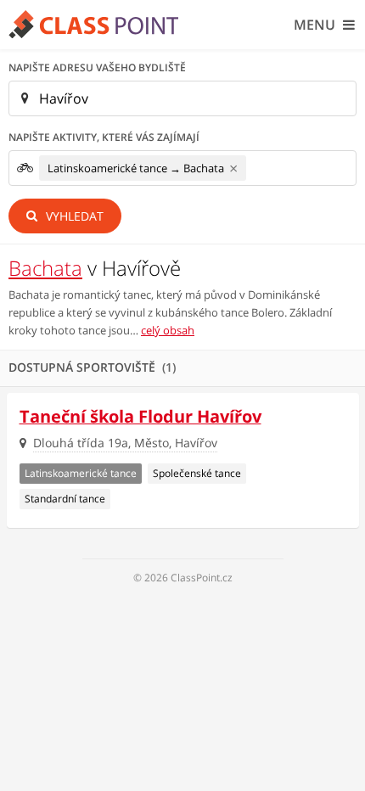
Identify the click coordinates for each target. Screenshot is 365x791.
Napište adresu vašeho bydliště (97, 67)
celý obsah (167, 330)
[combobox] (182, 168)
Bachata (45, 268)
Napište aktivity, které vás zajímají (103, 137)
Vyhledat (73, 216)
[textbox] (255, 169)
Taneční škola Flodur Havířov (140, 416)
